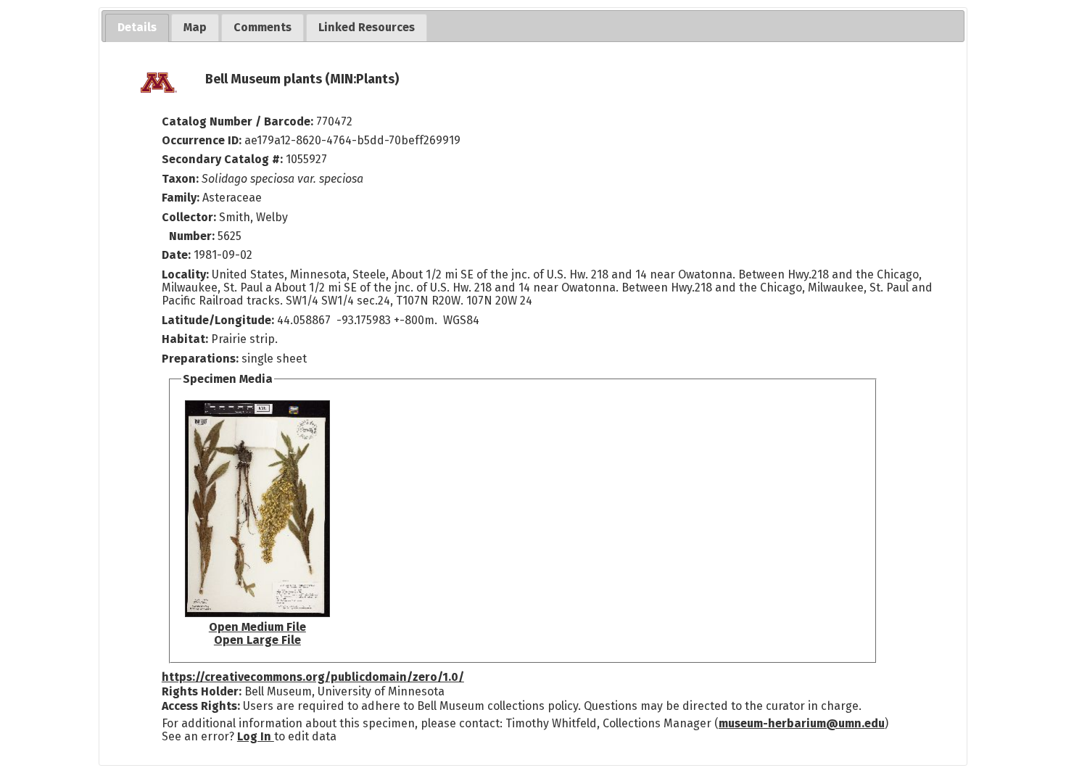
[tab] (137, 28)
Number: (193, 236)
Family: (180, 197)
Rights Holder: (201, 691)
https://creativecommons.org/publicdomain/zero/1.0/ (313, 677)
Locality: (185, 274)
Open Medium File (257, 627)
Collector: (190, 217)
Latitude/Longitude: (218, 320)
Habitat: (186, 339)
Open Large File (257, 640)
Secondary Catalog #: (222, 159)
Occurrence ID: (203, 140)
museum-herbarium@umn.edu (802, 723)
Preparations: (200, 358)
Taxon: (180, 179)
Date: (176, 255)
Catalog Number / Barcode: (239, 121)
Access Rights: (201, 706)
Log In (255, 736)
